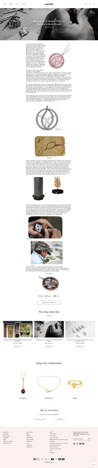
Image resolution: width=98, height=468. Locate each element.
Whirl (28, 434)
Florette (29, 441)
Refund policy (7, 443)
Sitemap (52, 452)
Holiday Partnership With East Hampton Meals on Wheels (17, 340)
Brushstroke (30, 439)
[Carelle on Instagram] (74, 444)
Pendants (6, 437)
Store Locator (54, 437)
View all (49, 315)
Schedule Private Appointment (59, 443)
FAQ (51, 450)
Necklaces (6, 435)
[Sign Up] (89, 439)
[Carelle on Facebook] (77, 444)
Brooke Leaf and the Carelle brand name (38, 268)
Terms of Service (8, 441)
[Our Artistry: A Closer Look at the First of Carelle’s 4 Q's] (80, 329)
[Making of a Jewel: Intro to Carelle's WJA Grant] (49, 329)
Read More (18, 346)
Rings (4, 439)
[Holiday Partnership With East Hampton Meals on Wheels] (18, 329)
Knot (27, 443)
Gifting (11, 4)
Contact (23, 4)
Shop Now (49, 273)
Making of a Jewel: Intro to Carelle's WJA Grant (49, 340)
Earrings (5, 434)
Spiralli (28, 435)
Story (17, 4)
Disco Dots (29, 432)
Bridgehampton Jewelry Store (58, 439)
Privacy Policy (54, 446)
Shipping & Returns (55, 445)
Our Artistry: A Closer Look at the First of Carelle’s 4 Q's (80, 340)
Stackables (29, 437)
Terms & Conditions (55, 448)
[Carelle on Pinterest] (83, 444)
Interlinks (29, 446)
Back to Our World (49, 302)
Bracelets (6, 432)
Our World (53, 434)
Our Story (53, 435)
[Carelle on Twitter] (80, 444)
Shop (4, 4)
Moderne (29, 445)
